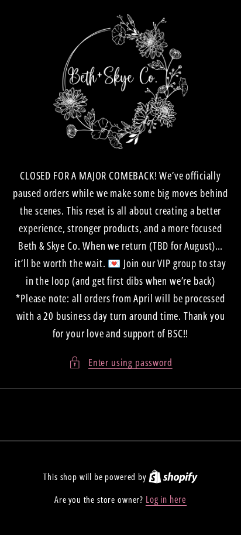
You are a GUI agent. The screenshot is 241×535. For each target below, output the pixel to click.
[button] (120, 362)
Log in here (166, 499)
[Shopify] (173, 476)
